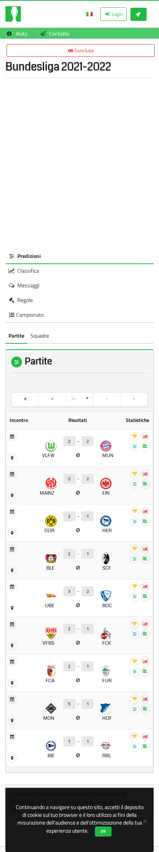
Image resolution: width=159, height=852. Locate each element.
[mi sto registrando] (138, 14)
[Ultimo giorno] (133, 399)
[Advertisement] (79, 163)
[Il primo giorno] (25, 399)
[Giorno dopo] (106, 399)
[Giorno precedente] (52, 399)
